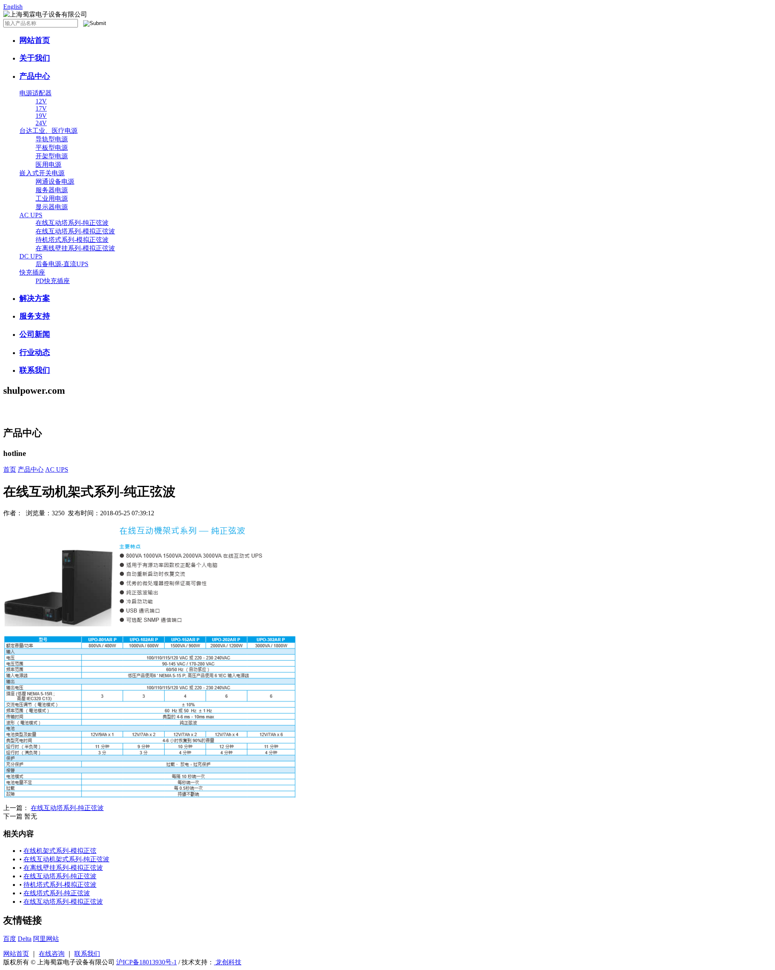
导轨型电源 (52, 139)
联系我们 (34, 370)
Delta (24, 938)
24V (41, 123)
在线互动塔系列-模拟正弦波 (75, 231)
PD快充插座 (53, 280)
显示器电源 (52, 207)
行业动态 (34, 352)
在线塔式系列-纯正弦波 (56, 893)
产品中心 (34, 76)
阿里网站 (46, 938)
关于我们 (34, 58)
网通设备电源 (55, 181)
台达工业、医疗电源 (48, 130)
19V (41, 115)
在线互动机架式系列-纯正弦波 (66, 859)
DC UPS (30, 256)
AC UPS (30, 215)
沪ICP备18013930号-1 (146, 962)
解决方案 (34, 298)
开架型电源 (52, 156)
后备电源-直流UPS (62, 263)
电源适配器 (35, 93)
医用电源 (48, 164)
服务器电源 (52, 190)
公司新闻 (34, 334)
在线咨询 (52, 953)
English (13, 6)
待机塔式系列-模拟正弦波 (72, 239)
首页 (9, 469)
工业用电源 (52, 198)
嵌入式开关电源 (42, 173)
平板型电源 (52, 147)
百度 (9, 938)
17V (41, 108)
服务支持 (34, 316)
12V (41, 101)
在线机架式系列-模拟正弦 (59, 850)
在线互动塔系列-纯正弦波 (72, 222)
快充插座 (32, 272)
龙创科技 (227, 962)
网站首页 (34, 40)
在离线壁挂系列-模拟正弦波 (75, 248)
